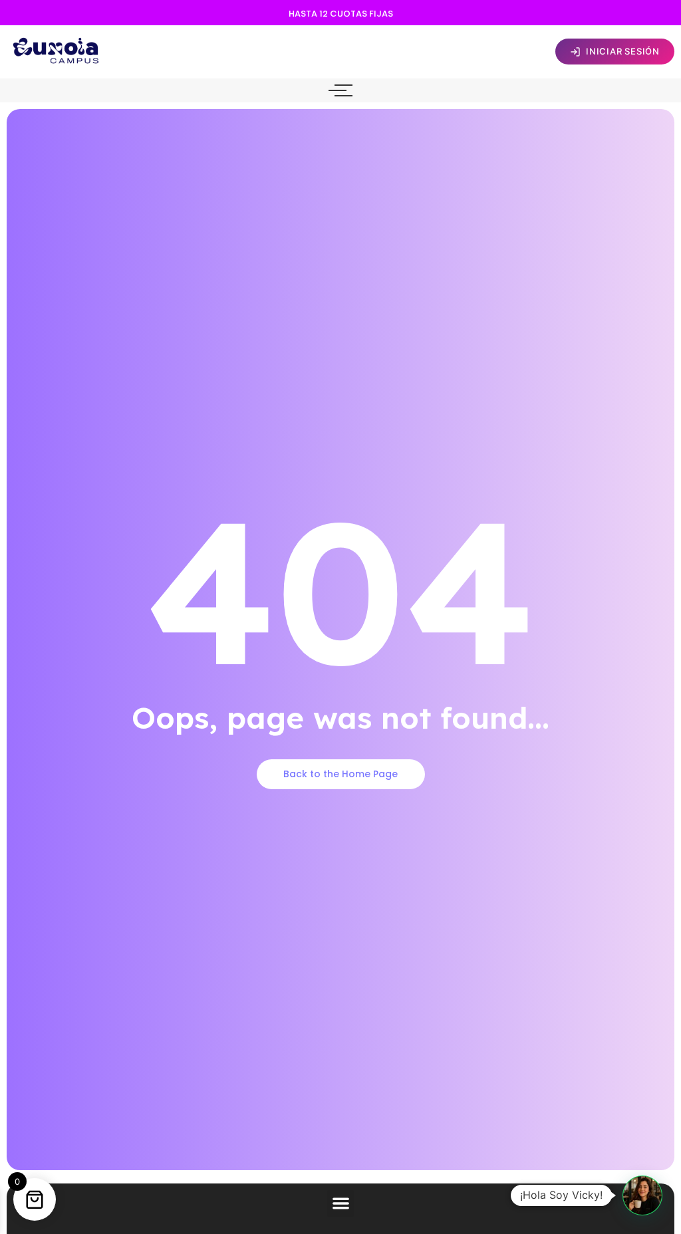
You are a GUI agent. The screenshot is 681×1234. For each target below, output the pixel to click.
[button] (340, 1203)
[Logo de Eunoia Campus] (56, 50)
